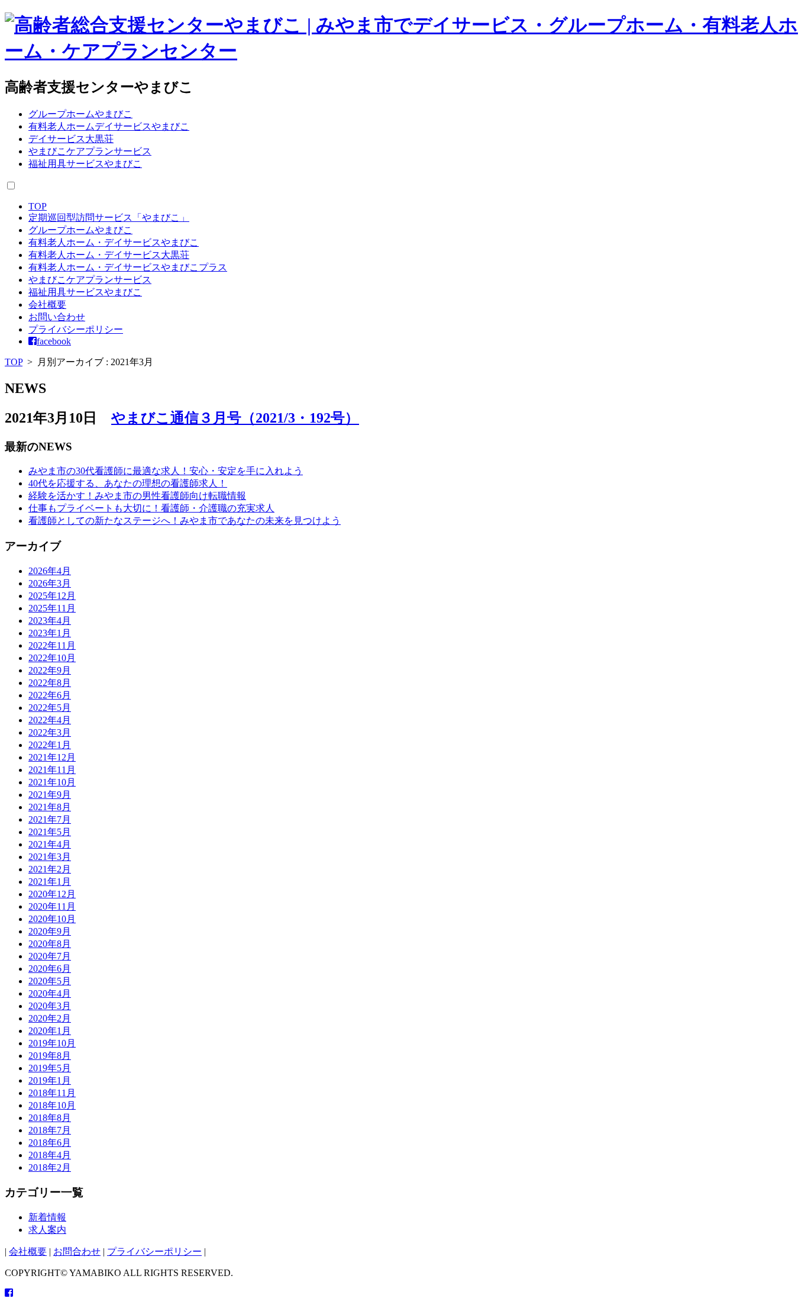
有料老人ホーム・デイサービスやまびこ (113, 242)
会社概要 (47, 304)
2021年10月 (52, 782)
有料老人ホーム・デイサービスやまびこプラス (127, 267)
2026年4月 (49, 571)
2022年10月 (52, 658)
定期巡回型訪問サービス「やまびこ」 (108, 217)
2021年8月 (49, 807)
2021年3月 (49, 857)
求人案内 (47, 1230)
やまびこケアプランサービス (89, 151)
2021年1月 (49, 882)
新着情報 (47, 1217)
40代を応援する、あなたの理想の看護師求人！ (127, 483)
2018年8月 (49, 1118)
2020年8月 (49, 944)
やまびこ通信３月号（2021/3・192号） (235, 418)
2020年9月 (49, 931)
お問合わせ (77, 1251)
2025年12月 (52, 596)
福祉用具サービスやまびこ (85, 164)
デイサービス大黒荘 (71, 139)
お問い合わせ (56, 317)
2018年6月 (49, 1143)
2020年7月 (49, 956)
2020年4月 (49, 993)
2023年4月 (49, 621)
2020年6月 (49, 969)
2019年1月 (49, 1080)
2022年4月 (49, 720)
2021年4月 (49, 844)
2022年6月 (49, 695)
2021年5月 (49, 832)
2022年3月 (49, 732)
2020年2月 (49, 1018)
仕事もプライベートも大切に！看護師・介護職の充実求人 (151, 508)
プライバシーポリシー (75, 329)
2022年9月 (49, 670)
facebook (54, 341)
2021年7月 (49, 819)
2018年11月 (52, 1093)
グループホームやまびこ (80, 114)
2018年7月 (49, 1130)
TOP (37, 206)
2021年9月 (49, 795)
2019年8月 (49, 1056)
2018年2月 (49, 1167)
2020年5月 (49, 981)
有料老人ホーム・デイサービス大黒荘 (108, 255)
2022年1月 (49, 745)
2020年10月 (52, 919)
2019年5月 (49, 1068)
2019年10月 (52, 1043)
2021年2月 (49, 869)
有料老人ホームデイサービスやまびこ (108, 126)
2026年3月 (49, 583)
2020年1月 (49, 1031)
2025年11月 (52, 608)
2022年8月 (49, 683)
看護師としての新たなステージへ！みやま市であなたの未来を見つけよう (184, 521)
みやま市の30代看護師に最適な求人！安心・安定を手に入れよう (165, 471)
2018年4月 (49, 1155)
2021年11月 (52, 770)
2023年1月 (49, 633)
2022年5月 (49, 708)
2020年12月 (52, 894)
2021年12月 (52, 757)
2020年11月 (52, 906)
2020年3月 (49, 1006)
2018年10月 (52, 1105)
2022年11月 (52, 645)
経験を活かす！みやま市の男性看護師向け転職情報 (137, 496)
